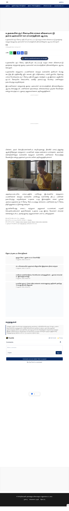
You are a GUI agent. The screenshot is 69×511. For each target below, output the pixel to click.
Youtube (29, 222)
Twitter (21, 222)
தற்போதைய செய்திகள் (19, 6)
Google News (44, 222)
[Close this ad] (68, 505)
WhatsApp (30, 220)
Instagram (25, 222)
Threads (37, 222)
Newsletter (22, 218)
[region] (34, 19)
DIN (7, 45)
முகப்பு (61, 2)
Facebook (18, 222)
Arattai (40, 222)
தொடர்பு (42, 499)
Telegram (33, 222)
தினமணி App (23, 223)
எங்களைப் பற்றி (34, 499)
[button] (7, 2)
